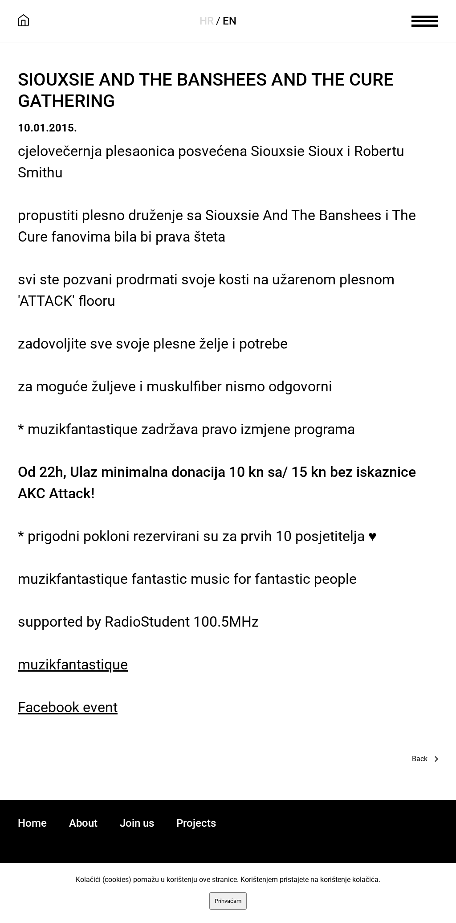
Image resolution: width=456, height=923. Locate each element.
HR (207, 21)
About (83, 823)
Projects (196, 823)
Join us (137, 823)
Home (32, 823)
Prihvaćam (228, 901)
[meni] (424, 20)
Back (420, 759)
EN (229, 21)
